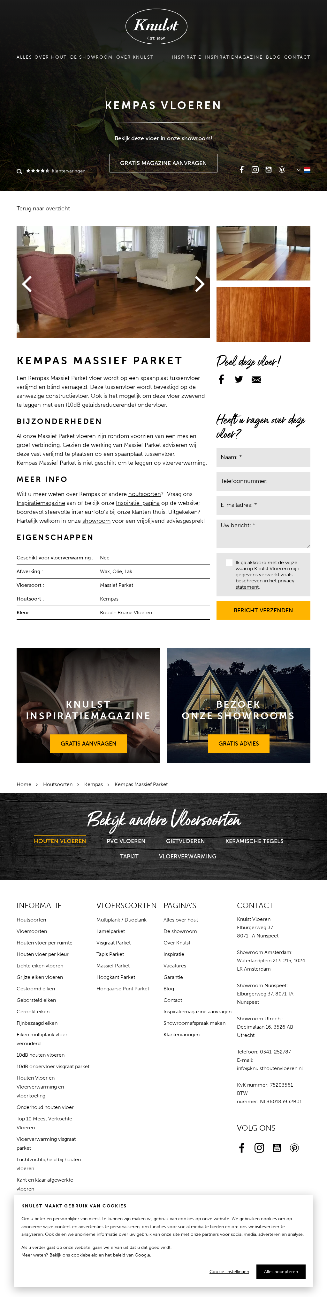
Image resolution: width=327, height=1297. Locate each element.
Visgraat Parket (113, 943)
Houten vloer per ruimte (44, 943)
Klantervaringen (68, 170)
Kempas (93, 784)
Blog (273, 57)
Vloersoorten (32, 931)
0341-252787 (275, 1052)
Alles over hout (42, 57)
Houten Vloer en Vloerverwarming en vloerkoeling (40, 1087)
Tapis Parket (110, 954)
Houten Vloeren (60, 841)
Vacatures (175, 966)
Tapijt (129, 856)
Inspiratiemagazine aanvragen (198, 1012)
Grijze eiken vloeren (40, 977)
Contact (297, 57)
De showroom (91, 57)
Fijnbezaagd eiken (37, 1023)
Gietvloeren (185, 841)
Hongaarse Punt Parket (122, 989)
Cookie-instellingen (229, 1271)
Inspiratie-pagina (138, 502)
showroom (96, 520)
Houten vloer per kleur (43, 954)
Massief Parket (113, 966)
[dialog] (163, 1241)
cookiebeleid (84, 1255)
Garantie (173, 977)
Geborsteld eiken (36, 1000)
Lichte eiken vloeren (40, 966)
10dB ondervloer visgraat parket (53, 1066)
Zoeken (19, 172)
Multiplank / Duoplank (121, 920)
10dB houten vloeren (41, 1055)
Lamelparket (110, 931)
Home (24, 784)
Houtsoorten (57, 784)
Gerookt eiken (33, 1012)
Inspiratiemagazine (234, 57)
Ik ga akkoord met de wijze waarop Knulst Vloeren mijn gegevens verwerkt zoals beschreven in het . (267, 574)
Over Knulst (135, 57)
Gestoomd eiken (36, 989)
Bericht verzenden (263, 607)
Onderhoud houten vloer (45, 1107)
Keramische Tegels (254, 841)
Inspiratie (187, 57)
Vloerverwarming (188, 856)
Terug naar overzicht (43, 208)
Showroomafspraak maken (194, 1023)
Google (142, 1255)
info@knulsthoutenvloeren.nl (270, 1068)
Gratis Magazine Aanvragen (163, 160)
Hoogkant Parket (115, 977)
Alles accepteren (281, 1271)
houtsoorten (144, 494)
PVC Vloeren (126, 841)
